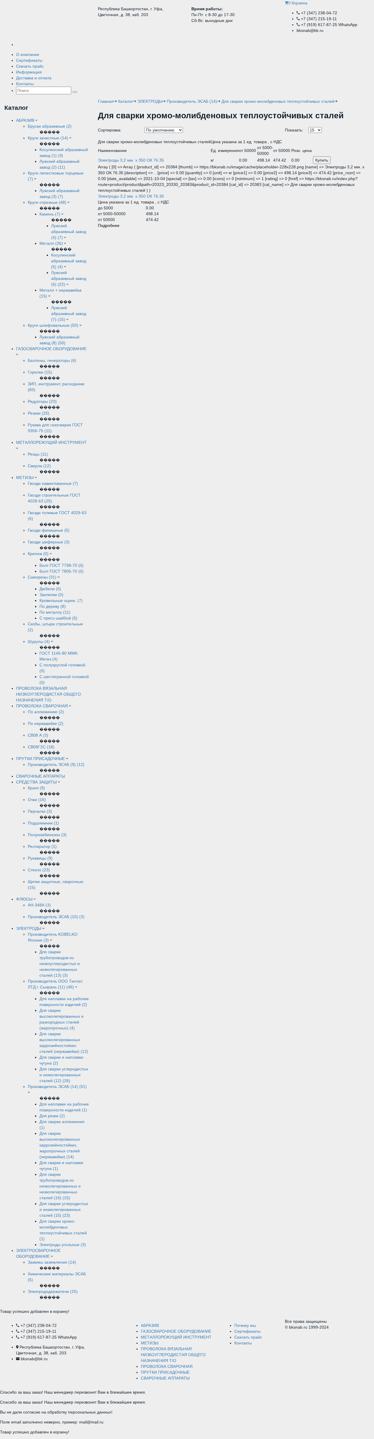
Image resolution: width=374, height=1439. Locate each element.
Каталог (125, 101)
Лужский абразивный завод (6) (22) (68, 278)
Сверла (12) (39, 465)
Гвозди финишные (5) (49, 530)
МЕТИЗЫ (25, 477)
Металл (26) (51, 243)
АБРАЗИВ (25, 120)
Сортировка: (110, 130)
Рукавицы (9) (40, 858)
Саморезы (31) (42, 577)
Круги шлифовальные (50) (53, 325)
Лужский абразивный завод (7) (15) (68, 313)
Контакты (25, 83)
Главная (106, 101)
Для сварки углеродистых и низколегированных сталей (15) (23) (63, 1209)
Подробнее (109, 225)
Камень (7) (50, 214)
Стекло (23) (39, 869)
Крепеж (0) (38, 553)
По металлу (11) (54, 612)
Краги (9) (36, 788)
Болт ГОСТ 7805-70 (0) (61, 571)
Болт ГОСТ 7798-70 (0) (61, 565)
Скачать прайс (30, 66)
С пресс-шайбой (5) (58, 618)
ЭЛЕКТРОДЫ (28, 928)
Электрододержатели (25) (53, 1291)
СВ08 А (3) (38, 735)
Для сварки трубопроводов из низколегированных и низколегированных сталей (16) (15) (60, 1186)
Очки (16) (37, 799)
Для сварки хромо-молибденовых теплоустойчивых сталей (277, 101)
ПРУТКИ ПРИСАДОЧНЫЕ (40, 758)
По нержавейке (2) (45, 723)
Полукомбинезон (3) (47, 834)
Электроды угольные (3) (62, 1244)
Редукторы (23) (42, 401)
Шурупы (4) (39, 641)
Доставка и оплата (33, 78)
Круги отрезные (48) (47, 202)
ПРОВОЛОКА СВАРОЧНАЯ (42, 706)
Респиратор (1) (42, 846)
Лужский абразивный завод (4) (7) (68, 231)
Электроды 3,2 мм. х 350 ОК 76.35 (131, 196)
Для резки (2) (52, 1115)
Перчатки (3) (40, 811)
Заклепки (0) (51, 594)
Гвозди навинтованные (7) (53, 483)
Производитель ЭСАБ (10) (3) (56, 916)
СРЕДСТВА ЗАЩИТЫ (36, 782)
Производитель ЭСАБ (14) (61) (57, 1086)
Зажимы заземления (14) (52, 1262)
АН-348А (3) (39, 905)
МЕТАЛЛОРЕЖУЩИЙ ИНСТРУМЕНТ (51, 442)
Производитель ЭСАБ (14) (192, 101)
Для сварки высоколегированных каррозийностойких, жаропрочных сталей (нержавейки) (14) (59, 1145)
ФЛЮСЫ (24, 899)
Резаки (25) (38, 413)
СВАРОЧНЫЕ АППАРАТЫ (40, 776)
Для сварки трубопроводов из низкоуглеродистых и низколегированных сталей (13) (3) (59, 963)
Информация (29, 72)
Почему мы (245, 1325)
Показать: (294, 130)
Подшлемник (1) (43, 823)
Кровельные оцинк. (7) (61, 600)
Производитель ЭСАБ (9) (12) (56, 764)
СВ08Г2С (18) (41, 747)
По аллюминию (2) (46, 711)
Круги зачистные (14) (48, 138)
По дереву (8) (52, 606)
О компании (27, 54)
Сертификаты (29, 60)
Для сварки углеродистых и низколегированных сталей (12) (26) (63, 1075)
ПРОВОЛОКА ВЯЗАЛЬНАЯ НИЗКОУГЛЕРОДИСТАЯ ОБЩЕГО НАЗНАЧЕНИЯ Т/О (48, 694)
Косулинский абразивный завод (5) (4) (68, 261)
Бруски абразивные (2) (50, 126)
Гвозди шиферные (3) (49, 542)
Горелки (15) (40, 372)
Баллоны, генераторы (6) (52, 360)
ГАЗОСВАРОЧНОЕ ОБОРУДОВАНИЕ (51, 348)
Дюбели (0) (50, 588)
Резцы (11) (38, 454)
